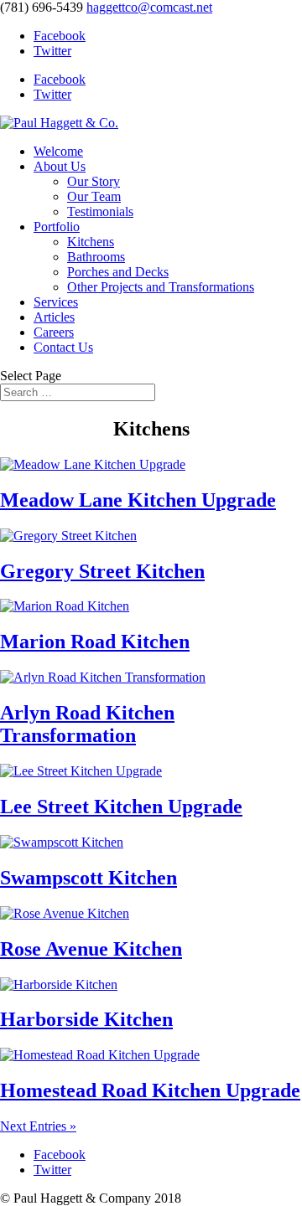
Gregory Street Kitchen (102, 571)
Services (56, 302)
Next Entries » (38, 1126)
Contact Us (63, 347)
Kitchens (90, 241)
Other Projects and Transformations (160, 287)
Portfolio (57, 226)
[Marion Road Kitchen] (64, 606)
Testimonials (100, 211)
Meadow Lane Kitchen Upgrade (138, 500)
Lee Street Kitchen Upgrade (121, 806)
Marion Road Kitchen (95, 641)
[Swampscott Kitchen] (61, 842)
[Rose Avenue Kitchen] (64, 913)
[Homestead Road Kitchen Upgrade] (100, 1055)
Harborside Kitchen (86, 1019)
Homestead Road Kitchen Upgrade (150, 1090)
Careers (54, 332)
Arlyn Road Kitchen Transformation (87, 724)
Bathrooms (96, 257)
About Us (60, 166)
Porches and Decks (118, 272)
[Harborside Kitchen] (58, 984)
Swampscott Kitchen (88, 878)
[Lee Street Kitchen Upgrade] (81, 771)
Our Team (94, 196)
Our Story (93, 181)
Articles (54, 317)
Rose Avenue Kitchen (91, 949)
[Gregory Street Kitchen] (68, 535)
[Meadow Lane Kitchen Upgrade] (92, 464)
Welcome (58, 151)
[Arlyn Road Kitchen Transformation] (103, 677)
